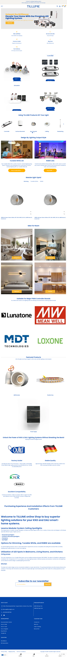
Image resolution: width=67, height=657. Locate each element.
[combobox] (4, 655)
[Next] (63, 124)
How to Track (4, 626)
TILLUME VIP (3, 633)
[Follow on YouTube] (4, 615)
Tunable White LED (17, 161)
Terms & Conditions (21, 651)
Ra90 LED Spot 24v (38, 606)
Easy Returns (4, 631)
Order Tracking (37, 626)
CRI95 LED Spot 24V (38, 608)
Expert (16, 79)
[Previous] (3, 124)
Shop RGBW (49, 170)
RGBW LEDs (50, 161)
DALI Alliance (4, 641)
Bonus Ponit (36, 628)
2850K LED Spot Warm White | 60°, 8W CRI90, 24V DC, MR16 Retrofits (17, 217)
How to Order (4, 624)
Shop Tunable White (16, 170)
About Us (10, 23)
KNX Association (4, 643)
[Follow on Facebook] (1, 615)
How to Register (4, 628)
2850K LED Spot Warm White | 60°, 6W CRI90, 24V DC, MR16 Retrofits (50, 217)
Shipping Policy (11, 651)
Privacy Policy (4, 651)
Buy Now (50, 80)
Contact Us (36, 622)
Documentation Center (6, 622)
